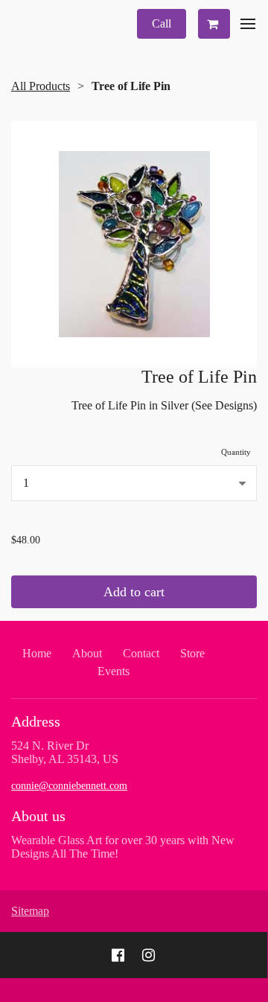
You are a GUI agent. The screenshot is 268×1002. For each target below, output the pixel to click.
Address (35, 721)
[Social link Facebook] (118, 955)
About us (38, 816)
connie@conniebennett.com (69, 785)
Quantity (236, 451)
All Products (40, 86)
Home (36, 653)
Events (114, 671)
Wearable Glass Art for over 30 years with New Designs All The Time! (122, 847)
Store (192, 653)
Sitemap (30, 910)
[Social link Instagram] (148, 955)
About (87, 653)
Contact (141, 653)
